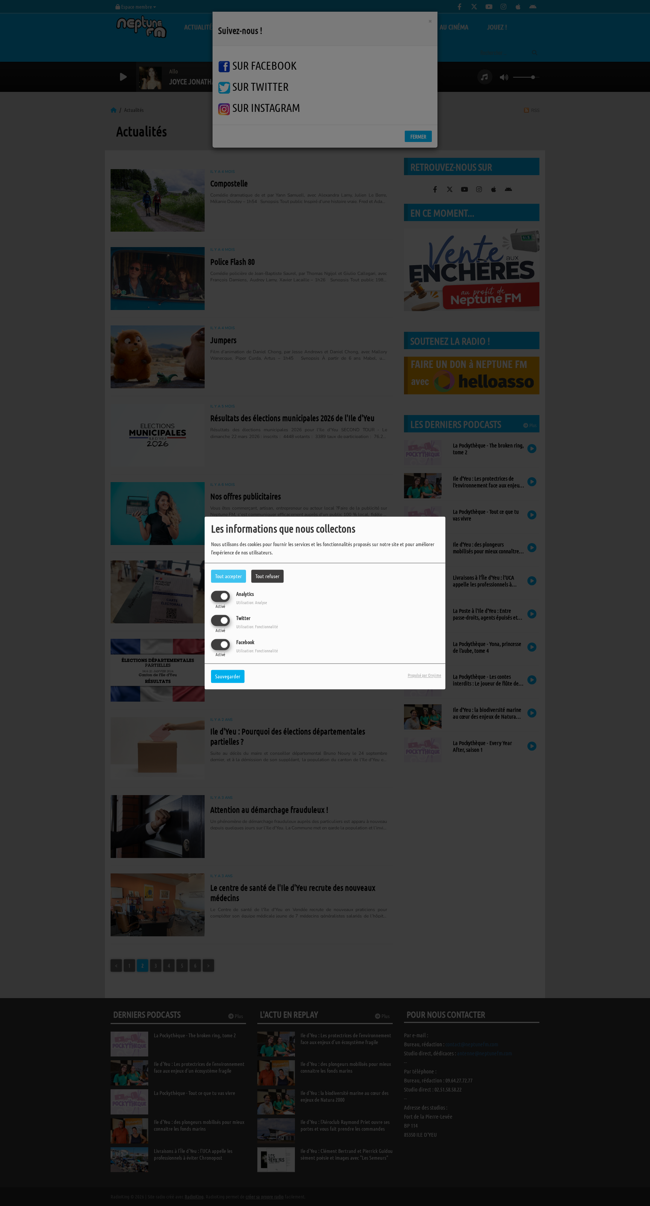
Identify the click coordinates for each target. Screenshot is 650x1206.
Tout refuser (267, 575)
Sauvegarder (227, 676)
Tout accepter (228, 575)
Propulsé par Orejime (424, 675)
